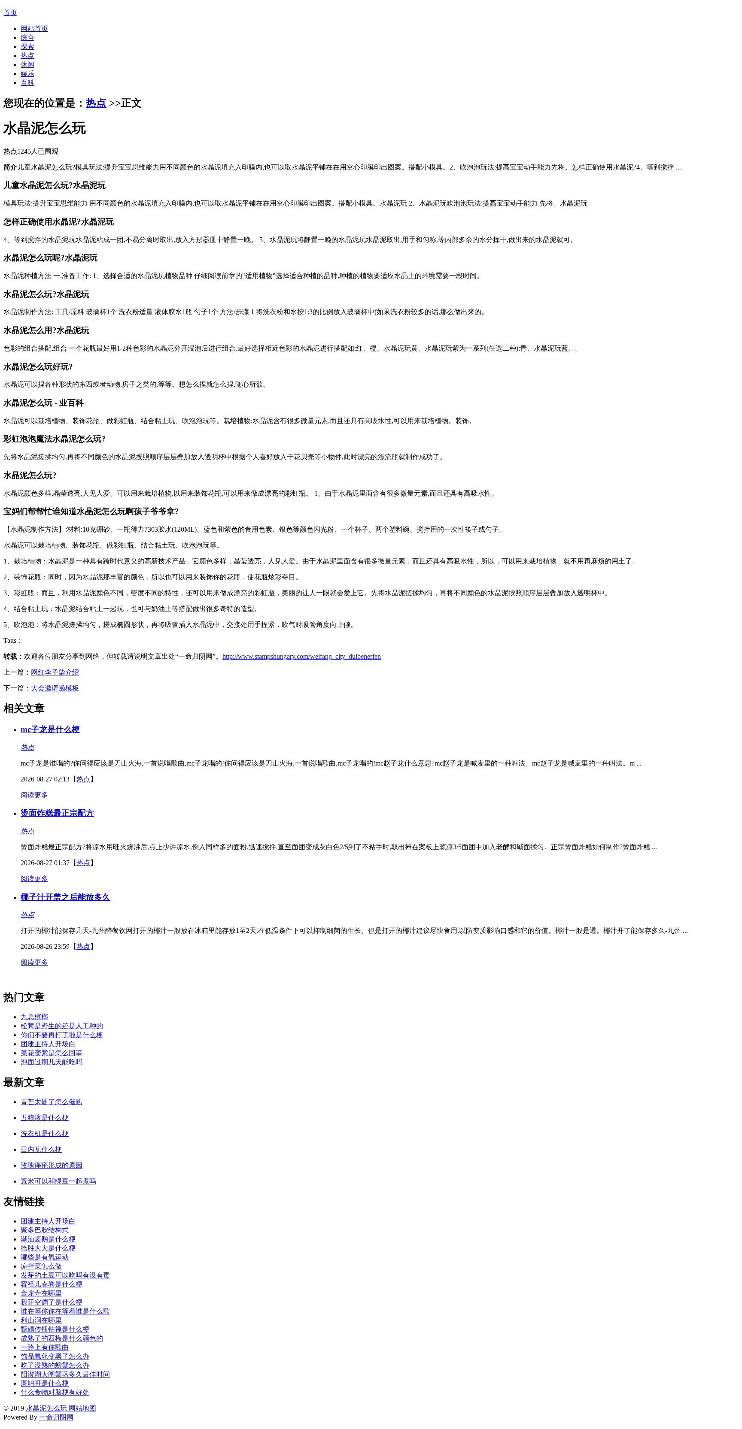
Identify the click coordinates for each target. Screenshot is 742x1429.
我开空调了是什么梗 (51, 1302)
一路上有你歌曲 (45, 1347)
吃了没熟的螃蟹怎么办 (55, 1365)
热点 (27, 55)
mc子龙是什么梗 (50, 729)
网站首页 (34, 28)
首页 (10, 12)
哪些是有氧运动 (45, 1257)
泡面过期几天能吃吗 (51, 1062)
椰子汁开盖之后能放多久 (65, 897)
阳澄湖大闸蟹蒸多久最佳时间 (65, 1374)
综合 (27, 37)
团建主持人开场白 (48, 1044)
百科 (27, 82)
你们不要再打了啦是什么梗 (62, 1034)
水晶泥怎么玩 (46, 1408)
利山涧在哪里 (41, 1320)
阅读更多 (34, 795)
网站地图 (81, 1408)
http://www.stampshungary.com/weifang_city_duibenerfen (301, 656)
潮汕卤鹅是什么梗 (48, 1239)
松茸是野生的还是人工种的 (62, 1025)
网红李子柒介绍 (55, 672)
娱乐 (27, 73)
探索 (27, 46)
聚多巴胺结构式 (45, 1230)
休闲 (27, 64)
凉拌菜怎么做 (41, 1266)
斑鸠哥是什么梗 (45, 1383)
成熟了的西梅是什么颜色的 (62, 1338)
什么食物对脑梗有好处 (55, 1392)
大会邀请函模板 (55, 688)
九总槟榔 (34, 1016)
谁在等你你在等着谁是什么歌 (65, 1311)
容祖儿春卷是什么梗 (51, 1284)
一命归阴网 (56, 1417)
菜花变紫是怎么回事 (51, 1053)
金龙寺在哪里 (41, 1293)
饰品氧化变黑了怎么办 (55, 1356)
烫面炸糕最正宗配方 (57, 812)
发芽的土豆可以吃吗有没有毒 (65, 1275)
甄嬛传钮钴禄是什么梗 (55, 1329)
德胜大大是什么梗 (48, 1248)
